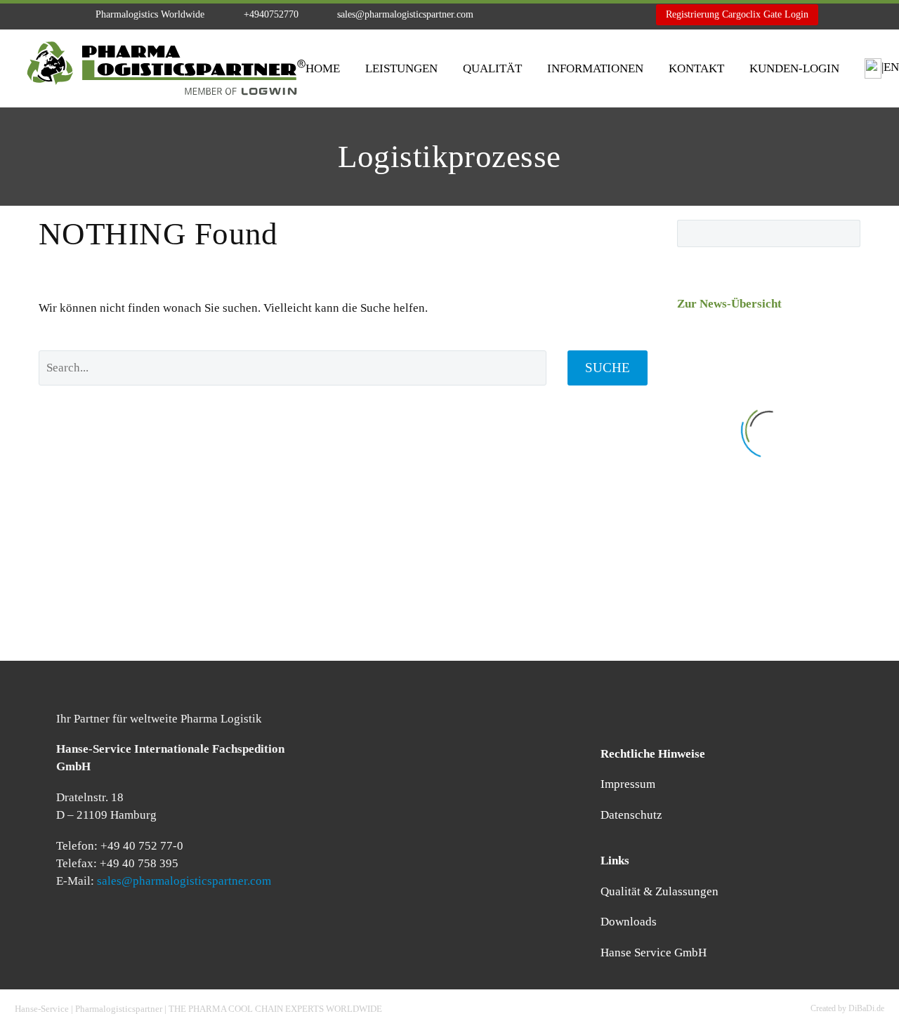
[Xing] (571, 14)
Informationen (595, 68)
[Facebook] (529, 14)
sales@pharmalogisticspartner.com (405, 14)
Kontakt (696, 68)
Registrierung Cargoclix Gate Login (737, 14)
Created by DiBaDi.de (847, 1008)
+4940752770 (271, 14)
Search (845, 233)
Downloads (629, 921)
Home (323, 68)
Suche (607, 367)
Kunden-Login (794, 68)
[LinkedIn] (550, 14)
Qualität (492, 68)
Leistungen (401, 68)
